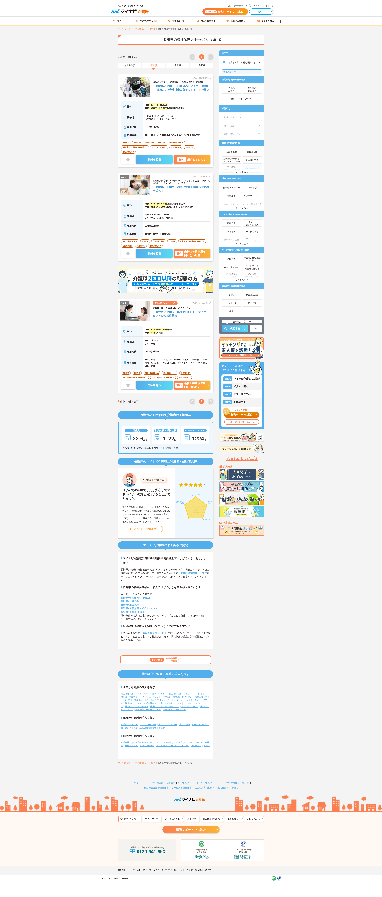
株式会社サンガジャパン (136, 706)
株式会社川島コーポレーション (164, 706)
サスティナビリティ (162, 870)
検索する (235, 328)
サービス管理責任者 (181, 787)
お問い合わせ (254, 819)
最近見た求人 (268, 21)
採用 (176, 870)
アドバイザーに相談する (146, 529)
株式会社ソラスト (133, 703)
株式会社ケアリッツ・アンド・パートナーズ (167, 700)
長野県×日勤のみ (130, 601)
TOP (119, 21)
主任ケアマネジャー (167, 724)
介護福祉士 (126, 742)
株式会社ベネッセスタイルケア (135, 694)
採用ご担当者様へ (129, 819)
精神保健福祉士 (147, 745)
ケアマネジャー (186, 783)
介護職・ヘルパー (129, 724)
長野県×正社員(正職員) (133, 612)
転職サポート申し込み (191, 829)
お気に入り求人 (238, 21)
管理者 (161, 727)
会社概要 (136, 870)
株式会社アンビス (189, 706)
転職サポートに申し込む (224, 11)
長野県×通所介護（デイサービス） (139, 608)
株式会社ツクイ (159, 694)
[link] (129, 65)
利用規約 (191, 819)
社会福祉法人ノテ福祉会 (174, 709)
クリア (256, 328)
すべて (232, 72)
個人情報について (212, 819)
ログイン (261, 11)
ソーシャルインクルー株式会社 (156, 697)
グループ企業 (186, 870)
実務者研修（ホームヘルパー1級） (172, 745)
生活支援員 (223, 787)
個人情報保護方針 (203, 870)
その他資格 (196, 745)
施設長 (128, 727)
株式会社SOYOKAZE (183, 697)
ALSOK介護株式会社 (134, 700)
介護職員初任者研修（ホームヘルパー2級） (153, 742)
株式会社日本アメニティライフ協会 (185, 694)
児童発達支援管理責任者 (144, 727)
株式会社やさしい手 (153, 703)
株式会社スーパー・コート (148, 709)
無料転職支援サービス (192, 573)
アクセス (147, 870)
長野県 (148, 479)
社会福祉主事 (131, 745)
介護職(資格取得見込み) (187, 742)
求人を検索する (208, 21)
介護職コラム (234, 819)
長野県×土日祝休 (130, 605)
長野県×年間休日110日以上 (135, 597)
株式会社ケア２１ (173, 703)
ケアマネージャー (148, 724)
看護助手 (170, 783)
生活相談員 (184, 724)
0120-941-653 (151, 851)
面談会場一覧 (178, 21)
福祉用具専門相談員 (204, 787)
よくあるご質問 (173, 819)
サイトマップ (151, 819)
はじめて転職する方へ (242, 422)
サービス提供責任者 (229, 783)
